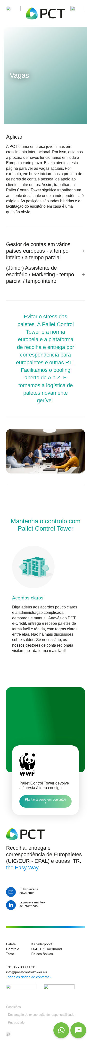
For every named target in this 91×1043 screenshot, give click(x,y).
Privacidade (16, 1022)
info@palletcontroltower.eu (26, 972)
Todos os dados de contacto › (28, 977)
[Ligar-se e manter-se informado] (11, 905)
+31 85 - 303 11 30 (20, 967)
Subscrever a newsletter (28, 891)
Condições (13, 1007)
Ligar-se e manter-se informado (32, 904)
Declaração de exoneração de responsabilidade (41, 1014)
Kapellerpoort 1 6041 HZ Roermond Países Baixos (46, 949)
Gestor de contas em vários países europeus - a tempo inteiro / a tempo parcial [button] (38, 250)
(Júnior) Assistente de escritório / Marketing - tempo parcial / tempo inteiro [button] (40, 274)
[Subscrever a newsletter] (11, 892)
